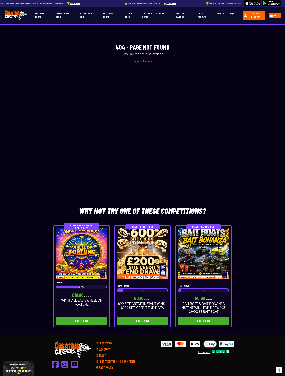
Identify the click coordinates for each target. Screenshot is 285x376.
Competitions (103, 343)
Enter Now (81, 321)
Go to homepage (142, 60)
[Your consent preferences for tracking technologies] (279, 370)
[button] (18, 368)
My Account (102, 349)
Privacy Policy (104, 367)
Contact (100, 355)
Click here (54, 3)
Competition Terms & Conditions (115, 361)
